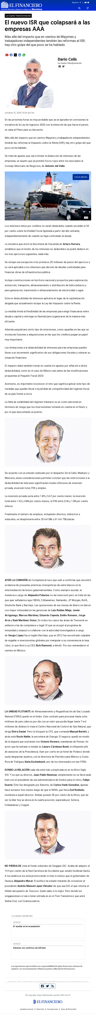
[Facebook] (81, 2)
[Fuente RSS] (52, 986)
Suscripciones (52, 1009)
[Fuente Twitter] (47, 986)
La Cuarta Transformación (18, 15)
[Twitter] (83, 2)
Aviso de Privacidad (68, 1009)
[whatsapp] (23, 55)
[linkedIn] (19, 55)
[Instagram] (88, 2)
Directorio (40, 1009)
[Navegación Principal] (88, 8)
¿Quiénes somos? (27, 1009)
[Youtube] (86, 2)
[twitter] (15, 55)
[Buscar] (81, 8)
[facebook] (11, 55)
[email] (6, 55)
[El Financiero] (21, 6)
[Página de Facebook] (42, 986)
